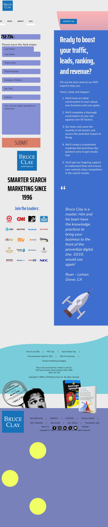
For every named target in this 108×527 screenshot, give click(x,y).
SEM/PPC (54, 418)
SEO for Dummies (67, 356)
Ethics (72, 426)
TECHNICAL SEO (92, 423)
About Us (45, 426)
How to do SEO (33, 351)
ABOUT (20, 21)
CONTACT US (68, 21)
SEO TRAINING (36, 423)
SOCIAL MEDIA (87, 418)
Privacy (59, 426)
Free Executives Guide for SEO (40, 356)
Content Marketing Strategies (54, 361)
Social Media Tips (69, 351)
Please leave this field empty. (19, 44)
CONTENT (69, 418)
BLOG (9, 21)
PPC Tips (50, 351)
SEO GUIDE (55, 423)
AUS (31, 21)
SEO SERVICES (36, 418)
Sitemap (85, 426)
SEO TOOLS (73, 423)
